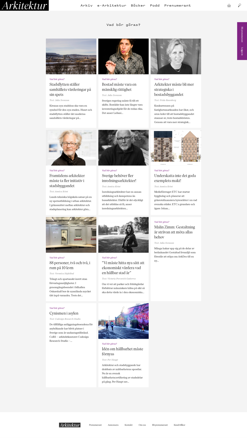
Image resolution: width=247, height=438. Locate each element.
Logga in (242, 51)
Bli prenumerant (242, 34)
